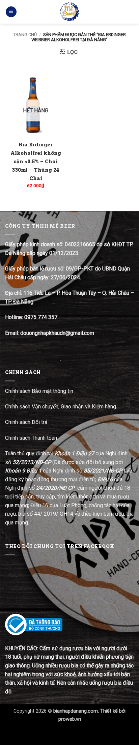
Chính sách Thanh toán (31, 438)
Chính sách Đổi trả (27, 422)
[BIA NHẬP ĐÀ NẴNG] (69, 12)
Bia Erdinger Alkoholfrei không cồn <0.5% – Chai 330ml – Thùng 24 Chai (35, 161)
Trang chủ (25, 34)
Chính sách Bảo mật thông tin (39, 391)
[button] (11, 12)
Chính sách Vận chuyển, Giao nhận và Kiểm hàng (60, 406)
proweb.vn (69, 719)
